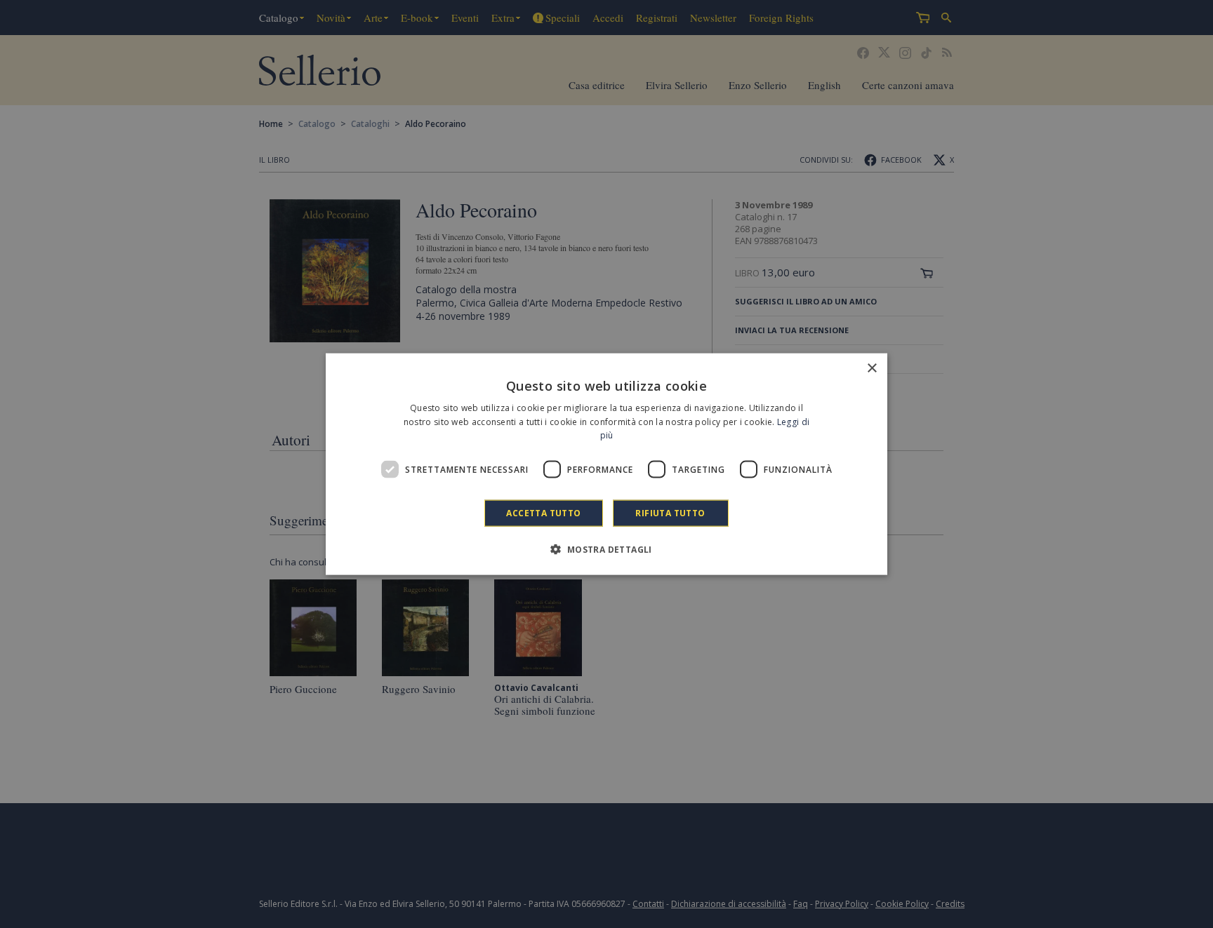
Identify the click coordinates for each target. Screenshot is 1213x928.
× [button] (871, 368)
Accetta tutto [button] (543, 513)
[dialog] (606, 464)
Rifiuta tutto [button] (670, 513)
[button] (606, 549)
